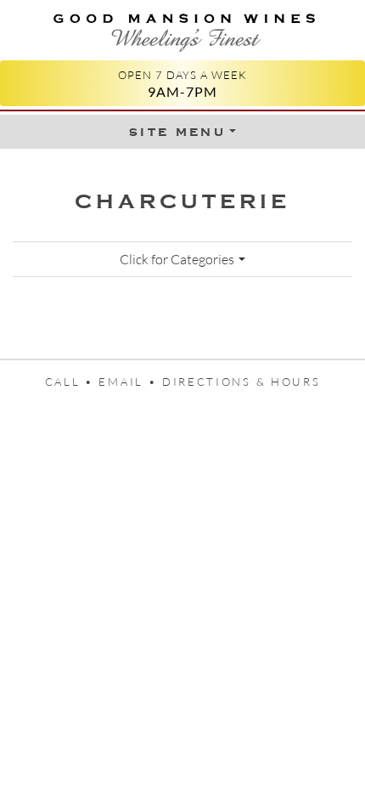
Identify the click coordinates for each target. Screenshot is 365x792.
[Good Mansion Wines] (182, 28)
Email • (130, 381)
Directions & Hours (241, 381)
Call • (72, 381)
